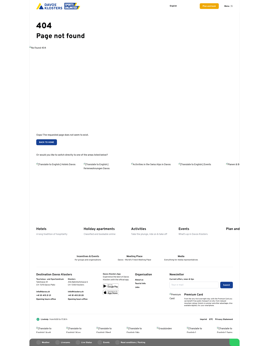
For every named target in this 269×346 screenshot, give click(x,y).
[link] (37, 306)
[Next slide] (230, 154)
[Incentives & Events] (88, 252)
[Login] (184, 6)
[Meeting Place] (134, 252)
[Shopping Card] (191, 6)
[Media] (181, 252)
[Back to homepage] (58, 6)
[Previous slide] (223, 154)
